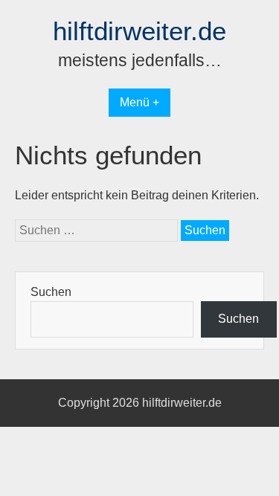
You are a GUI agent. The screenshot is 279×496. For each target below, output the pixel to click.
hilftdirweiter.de (139, 30)
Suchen (51, 292)
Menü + (139, 102)
